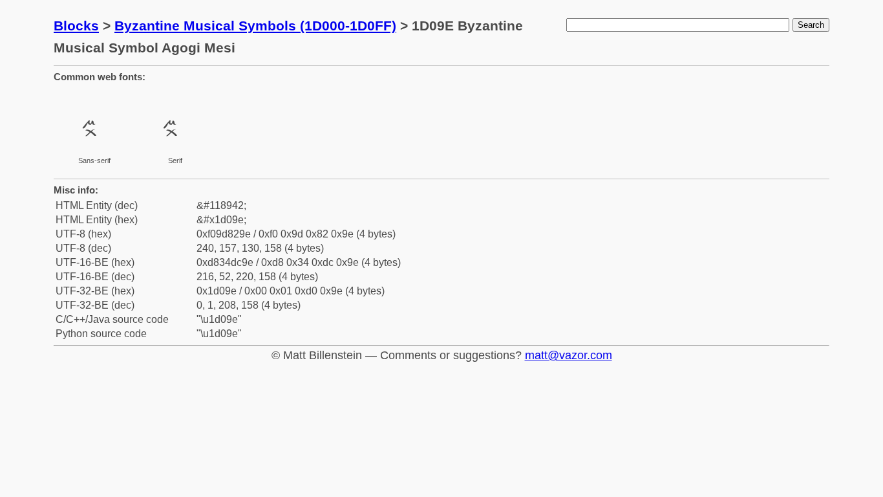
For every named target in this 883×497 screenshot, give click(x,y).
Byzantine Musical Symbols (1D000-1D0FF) (255, 25)
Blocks (76, 25)
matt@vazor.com (568, 355)
